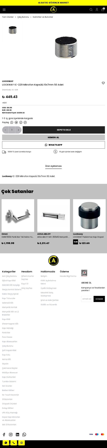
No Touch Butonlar (10, 395)
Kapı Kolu (6, 355)
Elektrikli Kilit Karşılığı (11, 285)
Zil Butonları (7, 399)
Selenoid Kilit (7, 302)
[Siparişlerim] (97, 9)
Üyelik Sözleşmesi (48, 288)
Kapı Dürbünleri (9, 377)
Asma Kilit (6, 359)
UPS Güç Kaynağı (9, 412)
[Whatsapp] (24, 434)
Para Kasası (7, 337)
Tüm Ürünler (8, 17)
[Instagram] (11, 434)
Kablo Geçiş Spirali (10, 294)
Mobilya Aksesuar (10, 372)
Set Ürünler (7, 386)
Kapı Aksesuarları (9, 341)
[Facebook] (4, 434)
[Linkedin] (17, 434)
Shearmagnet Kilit (10, 323)
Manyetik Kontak (9, 307)
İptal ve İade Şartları (50, 300)
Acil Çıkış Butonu (9, 276)
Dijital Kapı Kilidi (9, 280)
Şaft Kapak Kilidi (9, 350)
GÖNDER (99, 299)
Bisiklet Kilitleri (8, 390)
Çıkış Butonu (23, 17)
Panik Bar (6, 332)
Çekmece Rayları (9, 368)
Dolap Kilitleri (7, 408)
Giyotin (5, 363)
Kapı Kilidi (6, 319)
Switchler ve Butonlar (43, 17)
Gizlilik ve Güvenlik (49, 304)
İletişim (44, 276)
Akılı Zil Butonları (9, 424)
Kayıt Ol (24, 283)
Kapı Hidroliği (7, 328)
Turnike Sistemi (9, 381)
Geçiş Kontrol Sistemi (11, 289)
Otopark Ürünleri (9, 403)
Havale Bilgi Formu (68, 276)
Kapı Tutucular (8, 298)
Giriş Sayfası (26, 288)
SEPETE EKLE (64, 129)
